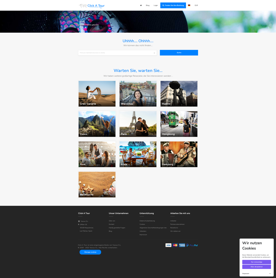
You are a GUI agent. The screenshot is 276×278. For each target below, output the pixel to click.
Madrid (166, 103)
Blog (147, 5)
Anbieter (173, 221)
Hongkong (168, 134)
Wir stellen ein (175, 231)
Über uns (112, 221)
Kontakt (111, 224)
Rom (82, 164)
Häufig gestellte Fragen (117, 228)
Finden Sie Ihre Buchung (174, 5)
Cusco (83, 134)
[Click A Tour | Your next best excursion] (91, 6)
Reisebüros (174, 228)
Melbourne (86, 194)
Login (156, 5)
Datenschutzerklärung (147, 221)
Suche (179, 53)
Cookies (142, 224)
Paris (124, 134)
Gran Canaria (88, 103)
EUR (196, 5)
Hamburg (167, 164)
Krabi (124, 164)
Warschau (127, 103)
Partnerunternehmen (177, 224)
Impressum (143, 235)
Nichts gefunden (93, 25)
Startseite (81, 25)
